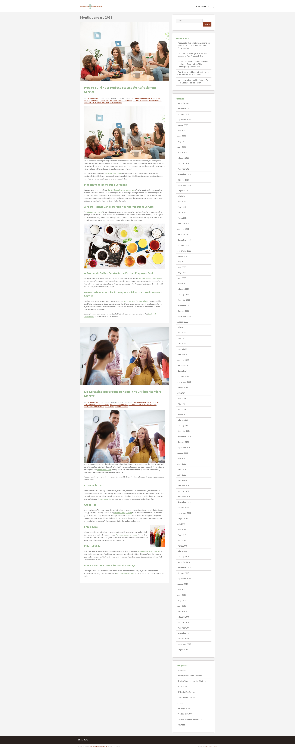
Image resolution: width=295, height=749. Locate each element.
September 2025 (184, 120)
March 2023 (182, 284)
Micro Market (183, 686)
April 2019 (181, 540)
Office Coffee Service (100, 405)
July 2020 (181, 458)
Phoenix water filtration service (149, 551)
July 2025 (181, 131)
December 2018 (183, 562)
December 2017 (183, 628)
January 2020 (183, 491)
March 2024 (182, 218)
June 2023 (181, 267)
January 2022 (183, 360)
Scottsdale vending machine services (121, 190)
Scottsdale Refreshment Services (147, 101)
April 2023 (181, 278)
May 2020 (181, 469)
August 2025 (182, 125)
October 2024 (183, 180)
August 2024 (182, 191)
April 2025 (181, 147)
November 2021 (184, 371)
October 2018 (183, 573)
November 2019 (184, 502)
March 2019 (182, 546)
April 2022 (181, 344)
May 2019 (181, 535)
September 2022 (184, 316)
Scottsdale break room (113, 173)
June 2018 (181, 595)
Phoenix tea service (105, 499)
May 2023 (181, 273)
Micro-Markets (125, 101)
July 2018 (181, 590)
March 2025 (182, 152)
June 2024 (181, 202)
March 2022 (182, 349)
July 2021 (181, 393)
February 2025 (183, 158)
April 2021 (181, 409)
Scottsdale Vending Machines (96, 103)
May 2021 (181, 404)
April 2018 (181, 606)
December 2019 (183, 497)
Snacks (180, 703)
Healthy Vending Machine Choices (191, 681)
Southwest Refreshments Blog (98, 746)
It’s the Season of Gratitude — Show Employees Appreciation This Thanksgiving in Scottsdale (192, 64)
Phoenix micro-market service (126, 535)
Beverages (181, 670)
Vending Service (121, 407)
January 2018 (183, 622)
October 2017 (183, 639)
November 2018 (184, 568)
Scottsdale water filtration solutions (136, 301)
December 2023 (183, 234)
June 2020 (181, 464)
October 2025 (183, 114)
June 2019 (181, 529)
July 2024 (181, 196)
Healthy (87, 405)
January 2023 (183, 295)
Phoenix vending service (123, 513)
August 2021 (182, 387)
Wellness (181, 725)
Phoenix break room (104, 470)
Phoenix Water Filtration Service (142, 405)
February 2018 (183, 617)
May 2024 (181, 207)
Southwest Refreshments (125, 573)
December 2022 (183, 300)
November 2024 (184, 174)
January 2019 (183, 557)
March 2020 (182, 480)
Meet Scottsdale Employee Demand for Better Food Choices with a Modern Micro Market (193, 45)
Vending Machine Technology (189, 719)
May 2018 (181, 600)
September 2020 (184, 447)
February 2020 (183, 486)
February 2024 (183, 223)
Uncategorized (183, 708)
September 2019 (184, 513)
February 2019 (183, 551)
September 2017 (184, 644)
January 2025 (183, 163)
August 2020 (182, 453)
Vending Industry (184, 714)
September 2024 (184, 185)
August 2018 (182, 584)
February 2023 (183, 289)
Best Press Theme (211, 746)
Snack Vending (116, 103)
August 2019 (182, 519)
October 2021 (183, 376)
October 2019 (183, 508)
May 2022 (181, 338)
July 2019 (181, 524)
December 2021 (183, 366)
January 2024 (183, 229)
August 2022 (182, 322)
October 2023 (183, 245)
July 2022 (181, 327)
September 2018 (184, 579)
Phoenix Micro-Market (119, 405)
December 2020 (183, 431)
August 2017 (182, 650)
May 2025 (181, 142)
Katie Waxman (92, 98)
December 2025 (183, 103)
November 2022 (184, 305)
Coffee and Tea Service (109, 101)
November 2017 (184, 633)
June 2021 (181, 398)
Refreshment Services (186, 697)
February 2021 (183, 420)
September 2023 (184, 251)
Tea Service (109, 407)
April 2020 (181, 475)
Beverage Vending (91, 101)
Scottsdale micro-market (94, 212)
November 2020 (184, 437)
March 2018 (182, 611)
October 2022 (183, 311)
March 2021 (182, 415)
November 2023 (184, 240)
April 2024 (181, 213)
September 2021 (184, 382)
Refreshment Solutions (94, 407)
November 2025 (184, 109)
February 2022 (183, 355)
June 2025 (181, 136)
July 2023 (181, 262)
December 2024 (183, 169)
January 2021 (183, 426)
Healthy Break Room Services (147, 98)
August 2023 (182, 256)
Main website (202, 6)
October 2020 (183, 442)
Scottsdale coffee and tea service (149, 278)
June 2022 (181, 333)
